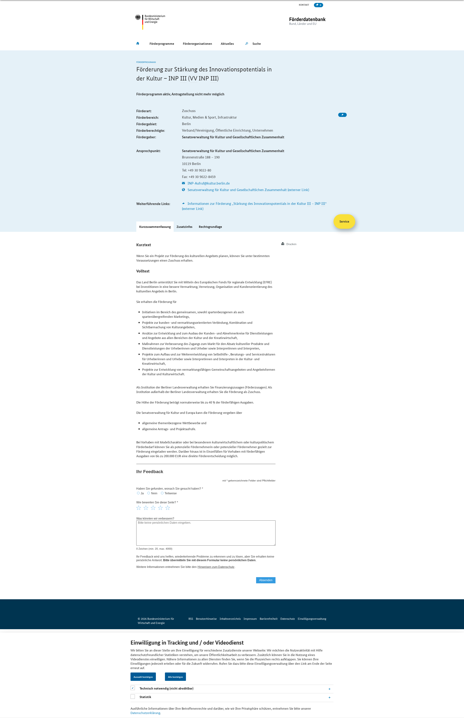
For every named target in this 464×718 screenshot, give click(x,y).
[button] (155, 227)
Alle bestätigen (175, 676)
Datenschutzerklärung (145, 712)
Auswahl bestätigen (143, 676)
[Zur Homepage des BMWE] (150, 22)
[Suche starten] (247, 43)
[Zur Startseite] (300, 22)
